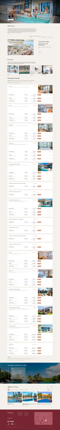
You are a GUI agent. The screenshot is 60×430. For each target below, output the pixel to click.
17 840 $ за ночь (34, 344)
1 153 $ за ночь (34, 183)
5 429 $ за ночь (34, 289)
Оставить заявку (26, 413)
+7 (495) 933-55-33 (21, 412)
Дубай (11, 11)
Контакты (13, 1)
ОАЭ (8, 11)
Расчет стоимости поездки (10, 19)
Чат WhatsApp (20, 413)
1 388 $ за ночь (34, 219)
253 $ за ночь (34, 86)
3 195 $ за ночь (34, 252)
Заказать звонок (26, 412)
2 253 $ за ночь (34, 244)
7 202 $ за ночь (34, 307)
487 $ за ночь (34, 143)
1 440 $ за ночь (34, 227)
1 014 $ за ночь (34, 164)
